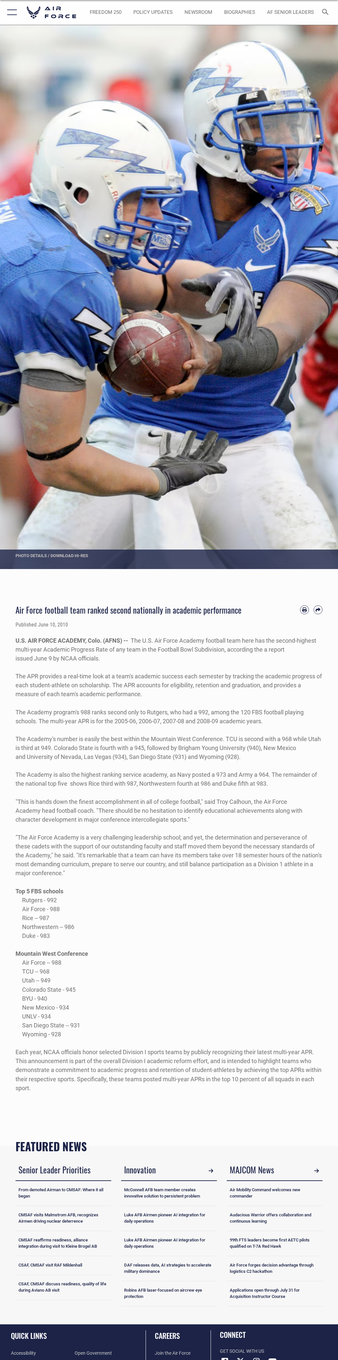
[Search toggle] (326, 12)
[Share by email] (318, 609)
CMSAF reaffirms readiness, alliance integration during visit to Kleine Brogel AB (57, 1243)
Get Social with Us (242, 1351)
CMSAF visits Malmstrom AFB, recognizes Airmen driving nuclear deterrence (58, 1218)
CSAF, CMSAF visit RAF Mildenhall (50, 1265)
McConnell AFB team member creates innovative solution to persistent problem (162, 1193)
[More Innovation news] (211, 1171)
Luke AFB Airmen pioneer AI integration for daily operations (164, 1218)
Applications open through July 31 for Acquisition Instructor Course (265, 1293)
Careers (167, 1335)
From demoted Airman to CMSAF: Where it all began (60, 1193)
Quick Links (29, 1335)
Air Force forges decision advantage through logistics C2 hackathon (272, 1268)
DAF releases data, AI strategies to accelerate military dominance (167, 1268)
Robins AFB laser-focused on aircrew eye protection (163, 1293)
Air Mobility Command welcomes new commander (265, 1193)
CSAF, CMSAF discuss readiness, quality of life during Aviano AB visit (62, 1287)
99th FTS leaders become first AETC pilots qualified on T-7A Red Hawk (270, 1243)
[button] (10, 12)
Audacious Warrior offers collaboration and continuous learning (270, 1218)
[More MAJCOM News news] (316, 1171)
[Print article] (304, 609)
